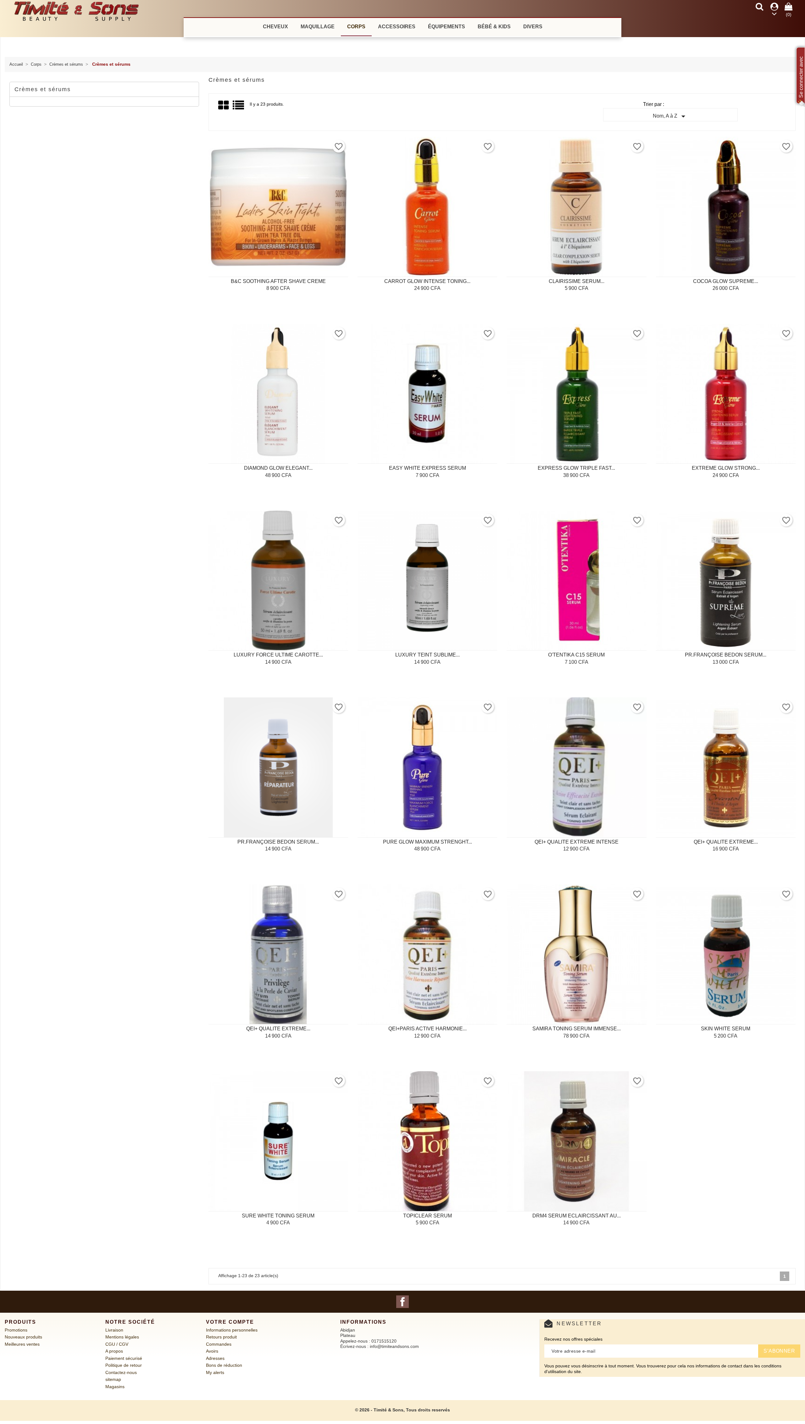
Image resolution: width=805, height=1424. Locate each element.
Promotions (16, 1330)
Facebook (402, 1301)
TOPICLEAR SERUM (427, 1215)
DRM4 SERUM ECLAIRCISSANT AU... (576, 1215)
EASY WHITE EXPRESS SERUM (427, 468)
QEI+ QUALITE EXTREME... (726, 842)
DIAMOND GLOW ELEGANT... (278, 468)
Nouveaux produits (23, 1336)
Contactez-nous (121, 1372)
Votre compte (230, 1322)
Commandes (218, 1344)
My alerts (215, 1372)
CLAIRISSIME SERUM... (576, 281)
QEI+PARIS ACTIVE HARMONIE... (427, 1028)
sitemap (113, 1379)
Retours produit (221, 1336)
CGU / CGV (116, 1344)
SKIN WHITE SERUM (725, 1028)
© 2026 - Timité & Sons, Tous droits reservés (402, 1409)
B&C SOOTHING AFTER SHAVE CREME (278, 281)
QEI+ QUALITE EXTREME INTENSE (577, 842)
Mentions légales (122, 1336)
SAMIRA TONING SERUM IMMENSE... (576, 1028)
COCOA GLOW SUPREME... (725, 281)
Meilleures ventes (22, 1344)
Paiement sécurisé (123, 1358)
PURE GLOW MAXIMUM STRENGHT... (427, 842)
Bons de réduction (224, 1365)
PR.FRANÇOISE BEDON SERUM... (725, 654)
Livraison (114, 1330)
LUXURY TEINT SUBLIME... (427, 654)
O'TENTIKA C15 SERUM (576, 654)
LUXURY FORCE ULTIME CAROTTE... (278, 654)
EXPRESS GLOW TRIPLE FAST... (576, 468)
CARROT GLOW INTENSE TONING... (427, 281)
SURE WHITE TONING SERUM (278, 1215)
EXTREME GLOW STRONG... (726, 468)
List (239, 107)
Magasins (115, 1386)
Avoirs (212, 1351)
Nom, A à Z (670, 116)
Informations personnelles (232, 1330)
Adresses (215, 1358)
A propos (114, 1351)
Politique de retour (123, 1365)
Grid (224, 105)
